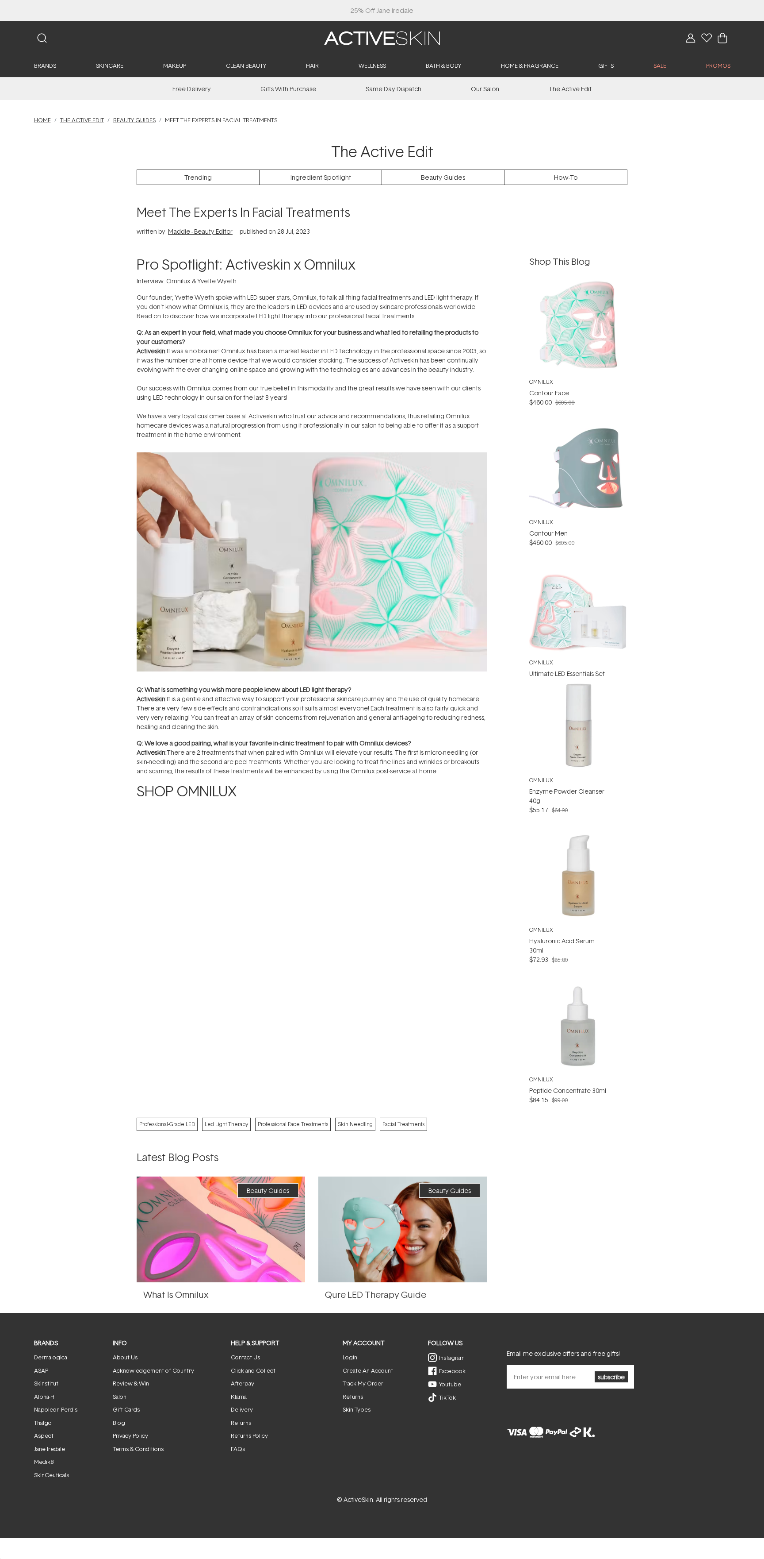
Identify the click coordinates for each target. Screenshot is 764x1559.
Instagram (452, 1358)
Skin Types (357, 1409)
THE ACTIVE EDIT (82, 120)
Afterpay (242, 1383)
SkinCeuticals (51, 1475)
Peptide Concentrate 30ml (567, 1090)
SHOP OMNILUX (187, 791)
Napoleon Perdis (55, 1409)
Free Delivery (191, 89)
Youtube (450, 1384)
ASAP (41, 1370)
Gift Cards (126, 1409)
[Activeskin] (382, 37)
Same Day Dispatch (393, 89)
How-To (566, 177)
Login (350, 1357)
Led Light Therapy (226, 1124)
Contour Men (548, 533)
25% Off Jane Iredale (382, 10)
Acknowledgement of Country (153, 1370)
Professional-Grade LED (167, 1124)
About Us (125, 1357)
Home (42, 120)
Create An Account (368, 1370)
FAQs (238, 1449)
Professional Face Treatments (293, 1124)
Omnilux (541, 382)
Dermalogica (50, 1357)
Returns (241, 1423)
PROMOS (718, 65)
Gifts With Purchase (288, 89)
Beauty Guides (134, 120)
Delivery (242, 1409)
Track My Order (363, 1383)
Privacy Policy (130, 1435)
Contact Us (245, 1357)
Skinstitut (46, 1383)
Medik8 (43, 1462)
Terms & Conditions (138, 1449)
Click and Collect (253, 1370)
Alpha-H (44, 1397)
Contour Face (549, 393)
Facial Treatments (403, 1124)
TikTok (447, 1397)
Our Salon (485, 89)
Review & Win (131, 1383)
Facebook (452, 1371)
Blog (119, 1423)
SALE (659, 65)
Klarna (239, 1397)
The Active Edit (570, 89)
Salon (119, 1397)
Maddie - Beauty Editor (200, 231)
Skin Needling (355, 1124)
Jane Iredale (49, 1449)
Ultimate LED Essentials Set (567, 673)
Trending (198, 177)
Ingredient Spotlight (320, 177)
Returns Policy (249, 1435)
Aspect (43, 1435)
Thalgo (43, 1423)
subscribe (611, 1377)
